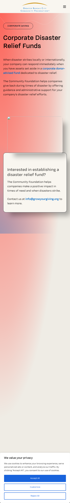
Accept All (35, 478)
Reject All (35, 496)
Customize (35, 487)
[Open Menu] (64, 6)
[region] (35, 478)
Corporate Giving (18, 26)
